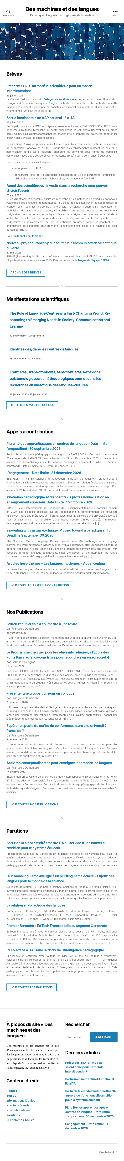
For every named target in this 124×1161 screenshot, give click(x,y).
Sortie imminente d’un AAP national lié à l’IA (40, 118)
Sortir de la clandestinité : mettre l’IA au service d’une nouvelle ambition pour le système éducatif (90, 1095)
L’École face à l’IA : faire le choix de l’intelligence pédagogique (55, 950)
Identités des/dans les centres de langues (44, 349)
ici (48, 110)
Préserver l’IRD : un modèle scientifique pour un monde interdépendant (84, 1067)
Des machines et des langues (62, 9)
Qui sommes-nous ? (20, 1120)
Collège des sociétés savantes (62, 99)
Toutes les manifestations (32, 405)
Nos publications (18, 1110)
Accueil (11, 1090)
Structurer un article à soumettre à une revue (41, 624)
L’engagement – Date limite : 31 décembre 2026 (43, 473)
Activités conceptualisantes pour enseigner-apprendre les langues (59, 763)
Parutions (13, 1115)
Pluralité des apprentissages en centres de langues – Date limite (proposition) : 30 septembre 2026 (89, 1112)
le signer (37, 236)
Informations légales (20, 1100)
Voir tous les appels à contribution (39, 585)
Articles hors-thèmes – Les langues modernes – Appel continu (55, 563)
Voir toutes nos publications (34, 804)
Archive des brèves (25, 272)
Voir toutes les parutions (31, 987)
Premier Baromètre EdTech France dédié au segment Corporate (56, 926)
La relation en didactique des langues (36, 905)
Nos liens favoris (17, 1105)
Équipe (11, 1095)
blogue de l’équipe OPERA (93, 260)
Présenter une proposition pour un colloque (40, 693)
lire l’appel (19, 236)
